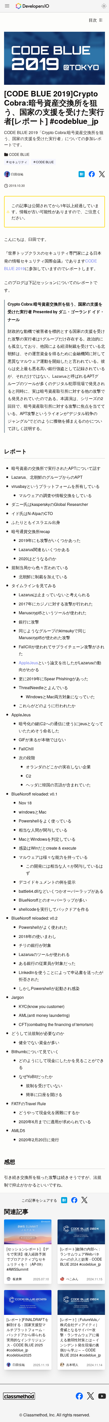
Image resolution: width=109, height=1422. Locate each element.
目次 (93, 20)
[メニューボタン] (7, 6)
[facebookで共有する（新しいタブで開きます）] (92, 174)
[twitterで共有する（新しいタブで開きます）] (102, 174)
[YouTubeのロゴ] (102, 1396)
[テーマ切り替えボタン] (104, 6)
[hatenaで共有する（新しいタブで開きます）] (82, 174)
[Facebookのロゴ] (79, 1396)
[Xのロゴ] (90, 1396)
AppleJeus (28, 663)
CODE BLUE (45, 162)
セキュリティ (18, 162)
